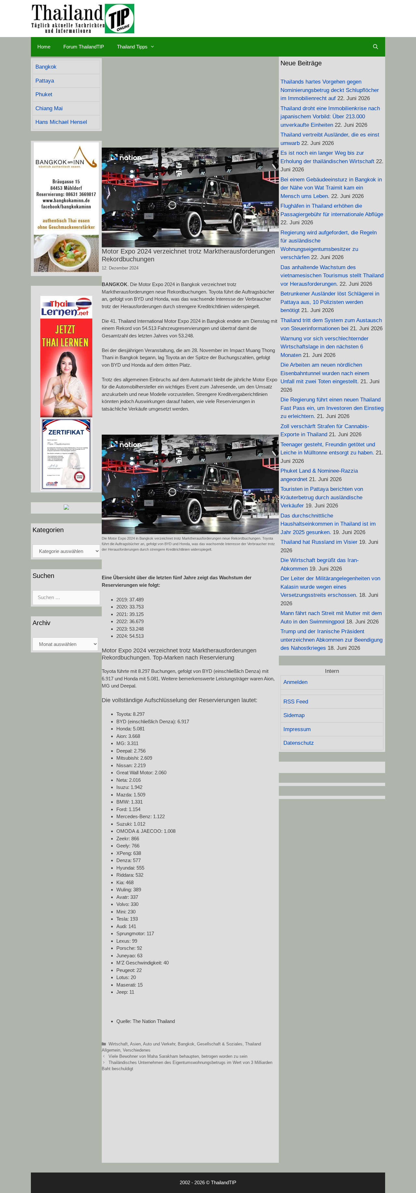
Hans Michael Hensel (61, 122)
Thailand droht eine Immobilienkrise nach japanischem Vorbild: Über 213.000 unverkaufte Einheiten (330, 116)
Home (43, 46)
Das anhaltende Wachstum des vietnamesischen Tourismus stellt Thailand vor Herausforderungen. (332, 275)
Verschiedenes (136, 1050)
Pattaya (44, 81)
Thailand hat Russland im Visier (319, 542)
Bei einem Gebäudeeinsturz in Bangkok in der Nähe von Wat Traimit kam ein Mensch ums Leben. (331, 188)
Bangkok (186, 1044)
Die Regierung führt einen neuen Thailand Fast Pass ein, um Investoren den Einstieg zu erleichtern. (332, 408)
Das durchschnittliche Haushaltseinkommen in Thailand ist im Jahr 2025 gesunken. (328, 524)
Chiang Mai (49, 108)
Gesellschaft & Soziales (219, 1044)
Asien (135, 1044)
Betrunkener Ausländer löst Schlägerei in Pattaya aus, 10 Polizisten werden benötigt (329, 302)
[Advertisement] (190, 102)
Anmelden (295, 682)
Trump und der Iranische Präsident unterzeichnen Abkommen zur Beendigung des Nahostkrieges (331, 639)
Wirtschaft (118, 1044)
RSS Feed (295, 702)
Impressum (297, 729)
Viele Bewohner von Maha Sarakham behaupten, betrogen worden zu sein (178, 1056)
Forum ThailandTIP (83, 46)
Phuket (43, 94)
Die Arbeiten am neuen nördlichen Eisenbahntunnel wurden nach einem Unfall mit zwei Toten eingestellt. (324, 373)
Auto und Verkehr (159, 1044)
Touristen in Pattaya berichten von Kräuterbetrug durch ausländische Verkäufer (321, 497)
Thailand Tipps (132, 46)
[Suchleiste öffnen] (375, 47)
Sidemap (294, 715)
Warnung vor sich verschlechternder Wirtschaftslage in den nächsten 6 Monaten (324, 346)
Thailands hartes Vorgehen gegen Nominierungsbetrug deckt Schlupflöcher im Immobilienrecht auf (329, 90)
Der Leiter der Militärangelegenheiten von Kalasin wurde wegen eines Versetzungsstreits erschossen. (330, 586)
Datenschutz (298, 743)
